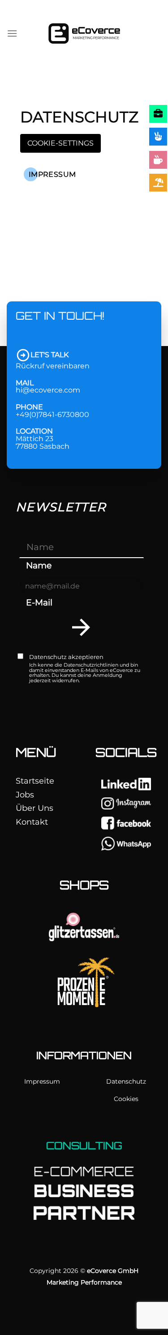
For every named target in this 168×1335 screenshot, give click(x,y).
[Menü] (12, 33)
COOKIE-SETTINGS (60, 143)
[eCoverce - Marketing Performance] (84, 33)
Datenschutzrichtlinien (91, 665)
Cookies (126, 1099)
